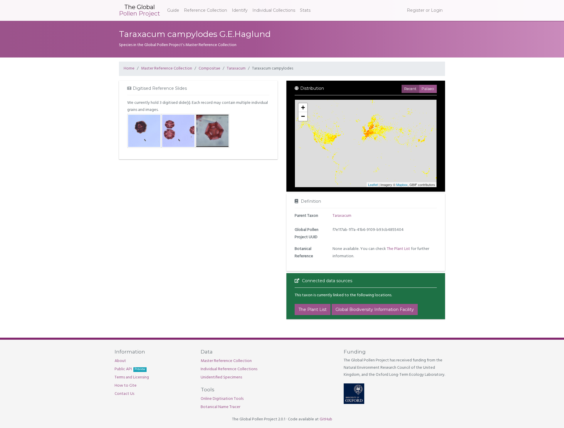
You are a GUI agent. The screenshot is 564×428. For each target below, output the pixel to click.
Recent (410, 89)
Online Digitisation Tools (222, 398)
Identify (240, 10)
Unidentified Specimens (221, 377)
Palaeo (428, 89)
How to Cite (126, 385)
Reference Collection (205, 10)
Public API (130, 369)
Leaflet (373, 184)
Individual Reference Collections (229, 369)
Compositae (209, 68)
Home (129, 68)
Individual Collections (273, 10)
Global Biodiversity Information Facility (374, 309)
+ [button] (303, 107)
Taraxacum (236, 68)
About (120, 361)
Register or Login (425, 10)
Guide (173, 10)
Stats (305, 10)
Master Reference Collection (166, 68)
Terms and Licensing (132, 377)
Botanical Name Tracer (220, 407)
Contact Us (124, 393)
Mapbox (402, 184)
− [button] (303, 116)
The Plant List (398, 249)
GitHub (326, 419)
